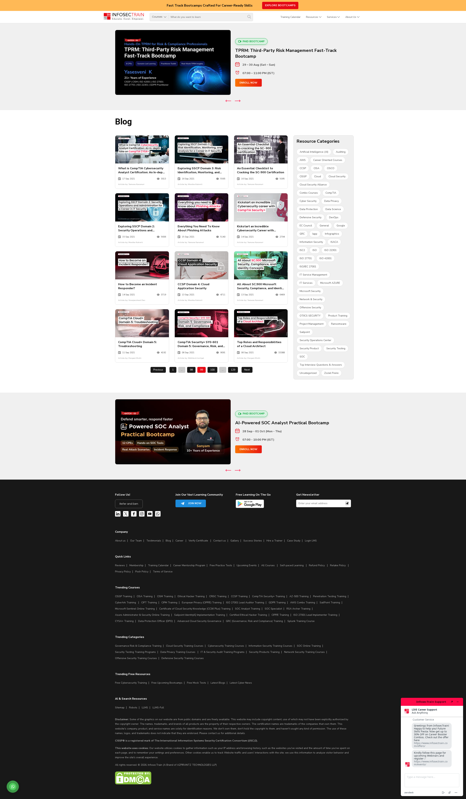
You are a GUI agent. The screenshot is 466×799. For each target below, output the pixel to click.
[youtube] (150, 514)
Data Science (333, 209)
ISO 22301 (330, 250)
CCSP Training (239, 596)
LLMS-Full (158, 707)
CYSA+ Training (124, 621)
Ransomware (338, 324)
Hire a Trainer (274, 540)
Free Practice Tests (221, 565)
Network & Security (311, 299)
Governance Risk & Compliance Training (138, 646)
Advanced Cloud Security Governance (199, 621)
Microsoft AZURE (330, 283)
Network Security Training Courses (304, 652)
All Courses (268, 565)
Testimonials (153, 540)
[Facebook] (134, 514)
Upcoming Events (247, 565)
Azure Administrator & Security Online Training (142, 615)
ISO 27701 (306, 258)
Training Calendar (290, 17)
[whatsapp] (158, 514)
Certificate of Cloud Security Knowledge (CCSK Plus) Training (194, 608)
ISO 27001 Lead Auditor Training (245, 602)
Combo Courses (309, 193)
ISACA (334, 242)
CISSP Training (123, 596)
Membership (136, 565)
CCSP (303, 168)
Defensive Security (310, 217)
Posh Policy (141, 571)
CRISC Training (217, 596)
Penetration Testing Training (329, 596)
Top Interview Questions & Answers (321, 365)
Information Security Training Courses (270, 646)
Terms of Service (163, 571)
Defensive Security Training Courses (182, 658)
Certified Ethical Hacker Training (248, 615)
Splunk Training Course (301, 621)
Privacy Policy (123, 571)
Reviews (120, 565)
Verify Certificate (199, 540)
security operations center (315, 340)
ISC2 (302, 250)
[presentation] (228, 100)
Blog (168, 540)
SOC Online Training (309, 646)
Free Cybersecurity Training (131, 683)
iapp (314, 234)
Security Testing (335, 348)
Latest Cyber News (241, 683)
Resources (312, 17)
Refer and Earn (129, 504)
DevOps (333, 217)
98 (191, 369)
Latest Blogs (218, 683)
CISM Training (165, 596)
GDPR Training (277, 602)
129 (233, 369)
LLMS (145, 707)
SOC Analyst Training (247, 608)
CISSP (303, 176)
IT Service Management (313, 274)
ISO (315, 250)
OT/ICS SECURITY (310, 315)
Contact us (219, 540)
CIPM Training (169, 602)
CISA (316, 168)
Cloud (317, 176)
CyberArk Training (125, 602)
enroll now (248, 82)
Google (341, 225)
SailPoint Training (330, 602)
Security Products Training (264, 652)
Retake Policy (338, 565)
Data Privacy (331, 201)
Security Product (309, 348)
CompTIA (330, 193)
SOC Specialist (273, 608)
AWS (303, 160)
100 (212, 369)
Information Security (311, 242)
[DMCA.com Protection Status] (133, 783)
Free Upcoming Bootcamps (166, 683)
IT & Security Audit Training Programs (222, 652)
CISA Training (145, 596)
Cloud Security (337, 176)
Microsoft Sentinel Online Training (135, 608)
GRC (302, 234)
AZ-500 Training (299, 596)
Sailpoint (305, 332)
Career (179, 540)
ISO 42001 (325, 258)
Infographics (332, 234)
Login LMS (311, 540)
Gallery (234, 540)
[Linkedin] (118, 514)
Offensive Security (310, 307)
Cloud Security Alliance (313, 184)
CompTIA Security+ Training (268, 596)
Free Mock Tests (196, 683)
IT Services (306, 283)
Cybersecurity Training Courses (226, 646)
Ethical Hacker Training (191, 596)
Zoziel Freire (331, 373)
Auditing (340, 152)
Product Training (337, 315)
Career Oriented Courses (327, 160)
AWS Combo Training (302, 602)
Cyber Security (308, 201)
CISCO (330, 168)
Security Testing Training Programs (135, 652)
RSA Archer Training (298, 608)
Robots (133, 707)
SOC (302, 356)
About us (120, 540)
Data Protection (309, 209)
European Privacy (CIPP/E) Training (202, 602)
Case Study (293, 540)
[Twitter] (126, 514)
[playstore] (250, 504)
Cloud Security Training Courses (184, 646)
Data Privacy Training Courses (177, 652)
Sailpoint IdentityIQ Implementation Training (199, 615)
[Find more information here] (432, 747)
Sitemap (120, 707)
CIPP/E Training (280, 615)
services (332, 17)
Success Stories (252, 540)
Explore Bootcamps (280, 5)
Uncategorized (308, 373)
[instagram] (142, 514)
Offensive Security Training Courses (136, 658)
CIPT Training (149, 602)
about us (350, 17)
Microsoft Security (310, 291)
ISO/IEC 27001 (308, 266)
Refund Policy (317, 565)
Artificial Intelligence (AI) (314, 152)
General (324, 225)
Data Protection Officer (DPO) (155, 621)
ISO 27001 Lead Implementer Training (315, 615)
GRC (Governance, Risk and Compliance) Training (254, 621)
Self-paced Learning (292, 565)
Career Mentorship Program (189, 565)
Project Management (311, 324)
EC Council (306, 225)
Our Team (136, 540)
